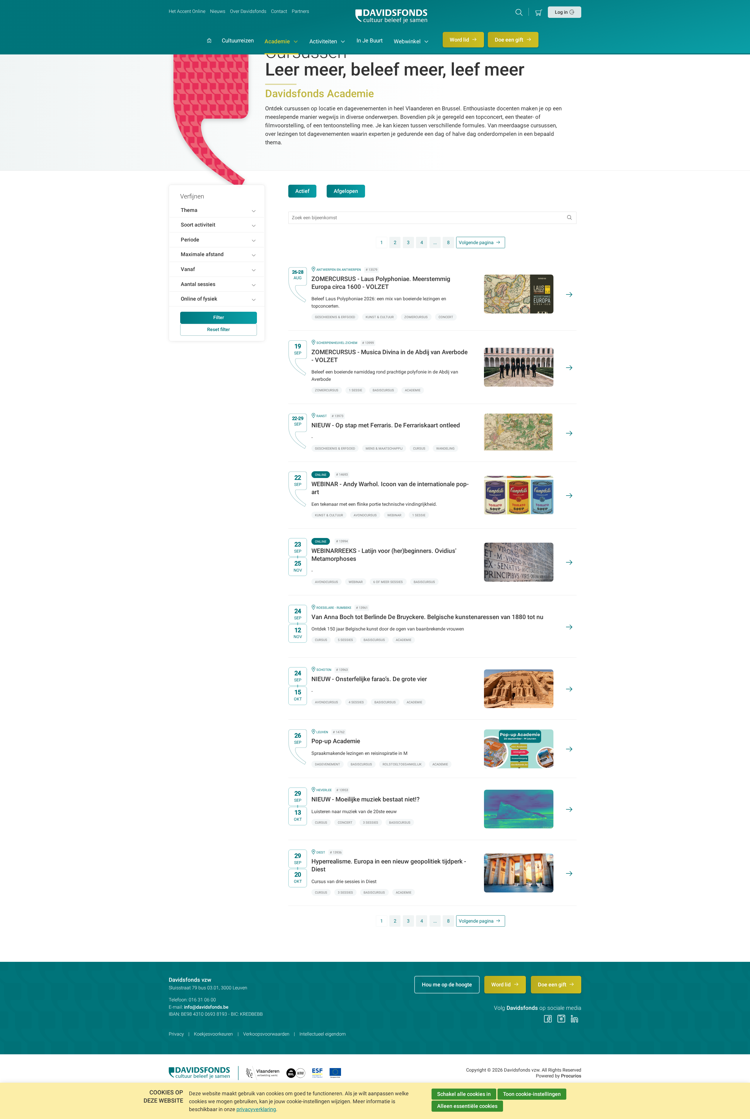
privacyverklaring (256, 1109)
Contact (279, 11)
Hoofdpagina (209, 46)
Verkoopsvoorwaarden (266, 1034)
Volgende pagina (476, 242)
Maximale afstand (202, 254)
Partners (300, 11)
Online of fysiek (199, 299)
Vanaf (188, 269)
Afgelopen (346, 191)
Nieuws (217, 11)
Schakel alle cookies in (464, 1094)
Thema (189, 210)
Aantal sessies (198, 284)
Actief (302, 191)
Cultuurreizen (238, 41)
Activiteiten (323, 41)
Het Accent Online (187, 11)
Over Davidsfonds (248, 11)
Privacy (176, 1034)
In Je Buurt (370, 41)
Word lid (460, 40)
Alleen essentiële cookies (467, 1106)
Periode (190, 240)
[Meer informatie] (428, 294)
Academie (278, 41)
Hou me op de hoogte (447, 984)
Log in (561, 12)
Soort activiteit (198, 225)
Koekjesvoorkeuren (213, 1034)
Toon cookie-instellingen (532, 1094)
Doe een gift (509, 40)
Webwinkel (408, 41)
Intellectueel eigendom (322, 1034)
